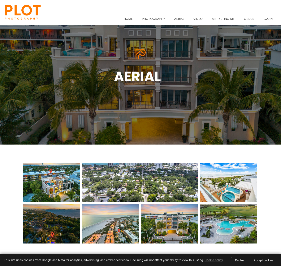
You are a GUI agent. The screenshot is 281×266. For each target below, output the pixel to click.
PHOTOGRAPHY (153, 19)
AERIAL (179, 19)
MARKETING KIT (223, 19)
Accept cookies (263, 260)
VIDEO (198, 19)
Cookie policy (214, 260)
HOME (128, 19)
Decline (239, 260)
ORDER (249, 19)
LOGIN (268, 19)
